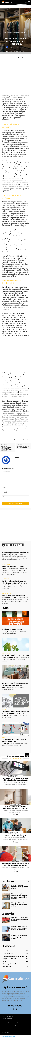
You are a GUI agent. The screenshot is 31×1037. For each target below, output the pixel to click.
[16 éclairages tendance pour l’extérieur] (15, 618)
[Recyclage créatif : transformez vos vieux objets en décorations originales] (15, 672)
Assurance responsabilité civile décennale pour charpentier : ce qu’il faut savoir (6, 448)
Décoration (5, 681)
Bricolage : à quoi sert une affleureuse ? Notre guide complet (19, 919)
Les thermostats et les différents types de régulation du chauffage (14, 741)
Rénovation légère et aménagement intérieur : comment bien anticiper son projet (19, 896)
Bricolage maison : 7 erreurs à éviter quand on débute (19, 886)
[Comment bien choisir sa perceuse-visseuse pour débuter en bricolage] (6, 929)
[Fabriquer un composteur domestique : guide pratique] (6, 937)
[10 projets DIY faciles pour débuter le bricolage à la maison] (6, 905)
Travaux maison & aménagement (11, 31)
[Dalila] (7, 47)
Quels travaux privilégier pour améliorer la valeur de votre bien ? (15, 836)
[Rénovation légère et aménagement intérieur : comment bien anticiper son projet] (6, 896)
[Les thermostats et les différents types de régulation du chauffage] (15, 729)
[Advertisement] (15, 77)
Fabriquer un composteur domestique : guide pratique (19, 936)
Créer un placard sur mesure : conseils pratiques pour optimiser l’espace (15, 864)
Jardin (3, 627)
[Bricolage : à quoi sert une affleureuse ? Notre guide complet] (6, 920)
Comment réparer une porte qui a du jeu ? (23, 447)
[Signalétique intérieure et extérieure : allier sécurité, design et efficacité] (15, 768)
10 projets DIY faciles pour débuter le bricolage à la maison (20, 904)
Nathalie (15, 786)
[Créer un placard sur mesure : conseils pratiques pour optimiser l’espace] (15, 853)
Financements (6, 653)
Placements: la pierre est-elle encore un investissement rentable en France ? (15, 713)
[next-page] (17, 875)
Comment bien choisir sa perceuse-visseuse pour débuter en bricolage (19, 928)
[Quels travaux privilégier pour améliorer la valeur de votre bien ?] (15, 825)
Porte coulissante (16, 804)
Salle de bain (5, 578)
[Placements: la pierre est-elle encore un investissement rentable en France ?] (15, 700)
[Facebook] (14, 57)
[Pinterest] (22, 57)
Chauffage (5, 737)
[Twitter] (18, 57)
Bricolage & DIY (6, 550)
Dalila (12, 47)
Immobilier (5, 709)
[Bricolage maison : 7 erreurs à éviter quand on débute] (6, 887)
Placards (23, 31)
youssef (15, 814)
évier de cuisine (6, 593)
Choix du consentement (8, 1036)
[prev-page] (13, 875)
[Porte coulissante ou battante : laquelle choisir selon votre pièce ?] (15, 797)
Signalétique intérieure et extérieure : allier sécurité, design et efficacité (15, 779)
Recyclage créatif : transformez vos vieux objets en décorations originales (15, 685)
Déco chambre (6, 564)
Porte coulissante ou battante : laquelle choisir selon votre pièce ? (15, 807)
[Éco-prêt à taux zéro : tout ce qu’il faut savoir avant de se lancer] (15, 644)
